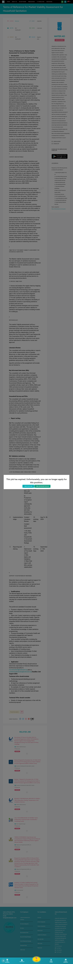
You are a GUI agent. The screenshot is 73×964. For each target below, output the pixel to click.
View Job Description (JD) (42, 486)
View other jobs (28, 486)
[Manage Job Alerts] (3, 961)
